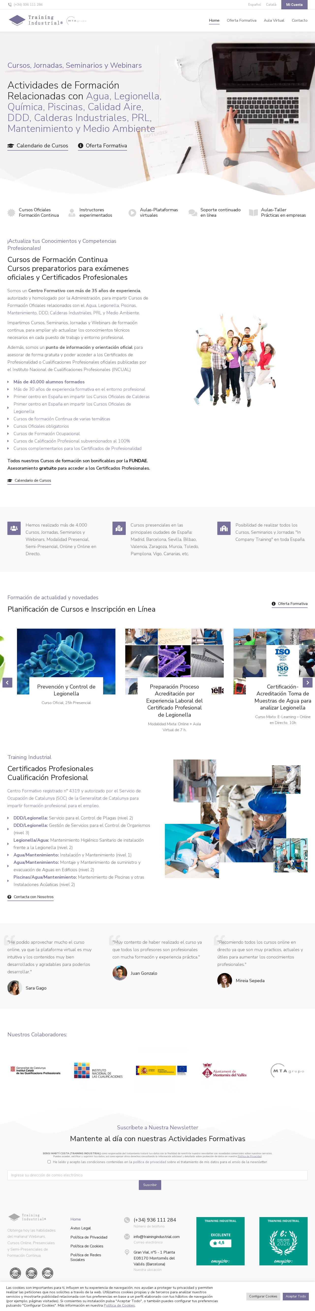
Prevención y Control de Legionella (66, 690)
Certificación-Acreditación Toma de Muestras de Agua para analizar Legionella (282, 697)
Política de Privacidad (250, 1156)
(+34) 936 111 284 (28, 4)
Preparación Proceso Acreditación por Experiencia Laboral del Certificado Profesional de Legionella (174, 701)
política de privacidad (149, 1162)
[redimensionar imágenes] (66, 661)
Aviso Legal (80, 1228)
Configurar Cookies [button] (263, 1296)
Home (75, 1219)
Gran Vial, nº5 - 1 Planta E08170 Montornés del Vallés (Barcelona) (154, 1258)
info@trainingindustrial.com (157, 1237)
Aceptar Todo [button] (296, 1296)
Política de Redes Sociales (85, 1257)
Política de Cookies (86, 1246)
